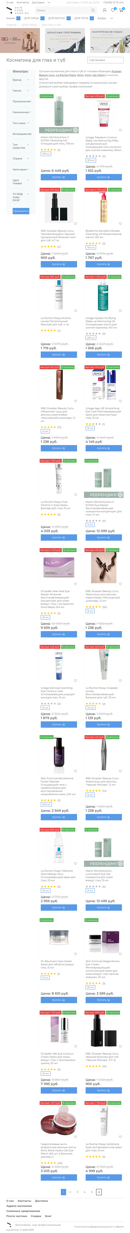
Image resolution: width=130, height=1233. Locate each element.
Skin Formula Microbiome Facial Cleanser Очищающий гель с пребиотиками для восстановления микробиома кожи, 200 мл (58, 786)
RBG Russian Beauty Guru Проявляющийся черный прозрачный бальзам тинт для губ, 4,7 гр (58, 235)
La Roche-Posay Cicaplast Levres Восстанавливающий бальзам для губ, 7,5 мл (102, 692)
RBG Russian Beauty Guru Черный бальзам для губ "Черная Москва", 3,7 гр (102, 1057)
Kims (80, 75)
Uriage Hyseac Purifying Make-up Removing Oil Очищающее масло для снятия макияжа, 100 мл (101, 323)
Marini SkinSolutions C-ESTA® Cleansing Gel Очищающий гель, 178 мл (57, 140)
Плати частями (16, 1216)
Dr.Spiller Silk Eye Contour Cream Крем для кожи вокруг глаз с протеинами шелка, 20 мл (58, 1058)
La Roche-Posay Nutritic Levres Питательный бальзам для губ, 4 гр (56, 321)
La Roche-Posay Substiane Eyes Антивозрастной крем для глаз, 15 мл (104, 1147)
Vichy (88, 75)
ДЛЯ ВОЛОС (56, 18)
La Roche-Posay (66, 75)
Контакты (23, 2)
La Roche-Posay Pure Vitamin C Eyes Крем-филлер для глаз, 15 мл (55, 505)
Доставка (38, 2)
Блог (48, 1216)
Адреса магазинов (19, 1205)
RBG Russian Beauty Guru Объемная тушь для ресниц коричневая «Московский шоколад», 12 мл (58, 415)
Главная (11, 24)
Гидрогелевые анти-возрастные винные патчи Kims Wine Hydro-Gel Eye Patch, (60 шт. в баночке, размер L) (58, 1150)
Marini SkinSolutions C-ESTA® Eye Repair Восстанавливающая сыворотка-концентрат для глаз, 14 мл (104, 508)
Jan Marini (99, 75)
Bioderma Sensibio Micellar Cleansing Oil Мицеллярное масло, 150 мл (104, 234)
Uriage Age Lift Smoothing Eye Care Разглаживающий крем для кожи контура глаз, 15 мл (103, 413)
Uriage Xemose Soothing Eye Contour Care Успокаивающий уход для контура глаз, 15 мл (58, 692)
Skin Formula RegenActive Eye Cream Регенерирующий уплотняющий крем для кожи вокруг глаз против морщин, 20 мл (103, 969)
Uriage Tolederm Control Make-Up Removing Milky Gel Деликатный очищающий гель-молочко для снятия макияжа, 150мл (104, 144)
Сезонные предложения (23, 1211)
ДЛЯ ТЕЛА (81, 18)
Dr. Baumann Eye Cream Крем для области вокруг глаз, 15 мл (57, 964)
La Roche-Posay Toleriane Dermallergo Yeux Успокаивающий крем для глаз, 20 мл (58, 875)
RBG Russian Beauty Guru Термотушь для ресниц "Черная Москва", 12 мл (102, 781)
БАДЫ (102, 18)
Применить (21, 211)
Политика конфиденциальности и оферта (99, 1226)
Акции (10, 18)
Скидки (36, 1216)
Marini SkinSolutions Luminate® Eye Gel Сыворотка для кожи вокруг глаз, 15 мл (99, 875)
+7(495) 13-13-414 (113, 2)
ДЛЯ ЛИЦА (31, 18)
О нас (10, 2)
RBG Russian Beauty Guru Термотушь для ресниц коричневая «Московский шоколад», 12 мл (103, 596)
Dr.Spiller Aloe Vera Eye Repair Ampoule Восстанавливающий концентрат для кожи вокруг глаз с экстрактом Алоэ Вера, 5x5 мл (57, 599)
